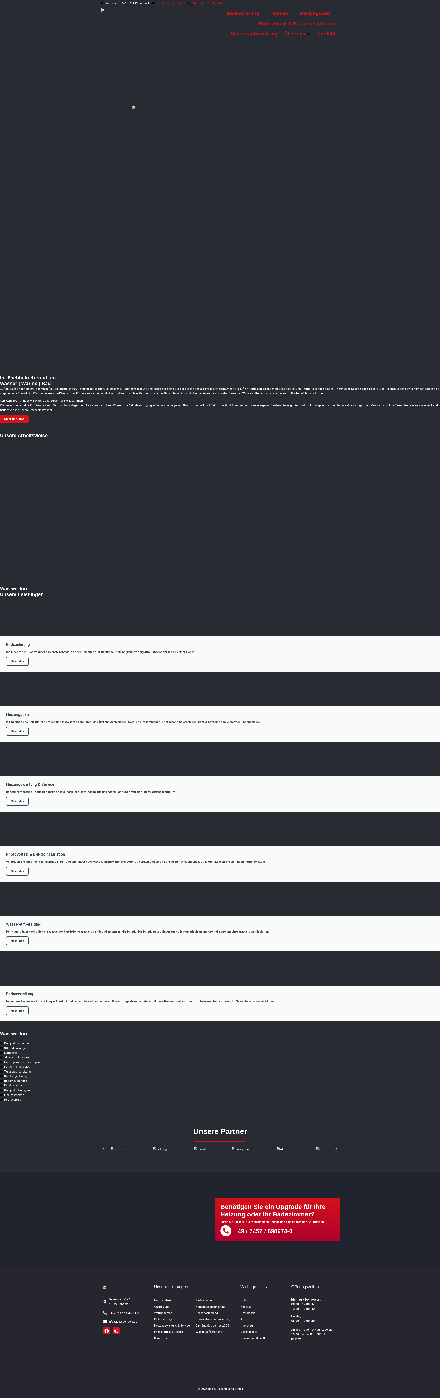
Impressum (248, 1325)
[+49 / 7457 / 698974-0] (225, 1231)
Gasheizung (161, 1306)
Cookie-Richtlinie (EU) (255, 1338)
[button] (103, 1149)
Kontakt (326, 34)
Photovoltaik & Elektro (168, 1331)
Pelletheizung (163, 1319)
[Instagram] (116, 1330)
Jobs (244, 1300)
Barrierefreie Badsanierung (213, 1319)
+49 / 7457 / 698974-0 (263, 1231)
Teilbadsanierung (207, 1313)
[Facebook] (106, 1330)
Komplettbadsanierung (211, 1306)
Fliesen (279, 13)
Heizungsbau (315, 13)
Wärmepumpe (163, 1313)
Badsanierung (243, 13)
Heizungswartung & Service (172, 1325)
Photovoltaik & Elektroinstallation (296, 23)
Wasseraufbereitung (254, 34)
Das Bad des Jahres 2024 (212, 1325)
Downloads (248, 1313)
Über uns (294, 34)
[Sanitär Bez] (120, 1149)
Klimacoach (161, 1338)
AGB (243, 1319)
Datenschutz (249, 1331)
